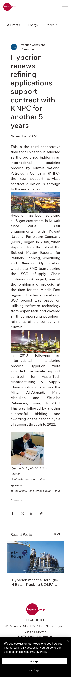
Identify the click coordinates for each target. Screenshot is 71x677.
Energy (33, 25)
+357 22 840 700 (35, 632)
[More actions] (58, 47)
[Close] (65, 643)
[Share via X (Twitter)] (22, 513)
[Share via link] (41, 513)
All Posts (13, 25)
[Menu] (65, 7)
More (50, 25)
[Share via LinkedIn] (32, 513)
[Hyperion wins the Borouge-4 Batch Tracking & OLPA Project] (35, 557)
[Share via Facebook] (12, 513)
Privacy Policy (38, 652)
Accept (34, 661)
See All (56, 534)
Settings (34, 670)
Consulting (17, 500)
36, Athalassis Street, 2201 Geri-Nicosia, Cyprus (35, 626)
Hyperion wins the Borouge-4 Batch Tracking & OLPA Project (35, 582)
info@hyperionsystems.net (35, 636)
